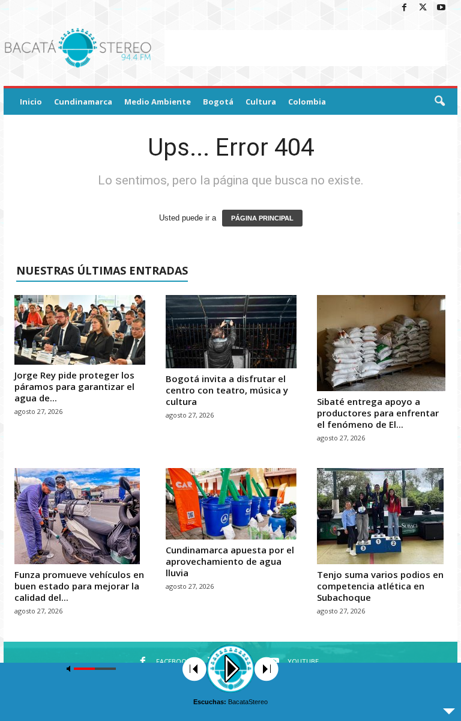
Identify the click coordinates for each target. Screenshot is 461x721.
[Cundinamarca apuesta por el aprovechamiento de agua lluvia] (231, 504)
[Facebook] (404, 8)
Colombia (307, 101)
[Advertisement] (304, 48)
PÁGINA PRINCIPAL (262, 218)
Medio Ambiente (157, 101)
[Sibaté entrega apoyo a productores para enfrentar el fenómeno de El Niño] (382, 343)
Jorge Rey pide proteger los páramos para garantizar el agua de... (74, 386)
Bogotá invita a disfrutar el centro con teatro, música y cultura (227, 390)
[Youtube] (441, 8)
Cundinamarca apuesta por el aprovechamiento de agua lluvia (230, 561)
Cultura (261, 101)
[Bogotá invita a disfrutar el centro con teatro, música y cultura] (231, 331)
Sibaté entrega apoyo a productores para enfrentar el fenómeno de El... (378, 412)
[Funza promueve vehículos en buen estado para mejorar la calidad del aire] (79, 516)
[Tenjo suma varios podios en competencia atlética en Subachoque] (382, 516)
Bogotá (218, 101)
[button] (439, 101)
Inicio (31, 101)
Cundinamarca (83, 101)
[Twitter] (422, 8)
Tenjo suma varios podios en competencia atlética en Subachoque (380, 585)
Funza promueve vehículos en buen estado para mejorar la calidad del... (79, 585)
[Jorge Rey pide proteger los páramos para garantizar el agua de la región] (79, 330)
